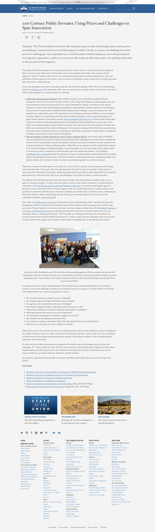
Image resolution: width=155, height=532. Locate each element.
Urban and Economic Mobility (50, 512)
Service (46, 497)
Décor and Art (116, 455)
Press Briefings (26, 472)
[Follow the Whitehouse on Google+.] (36, 432)
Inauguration (70, 514)
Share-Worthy (25, 451)
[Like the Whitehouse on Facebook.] (31, 432)
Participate (94, 440)
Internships (93, 467)
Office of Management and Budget (75, 472)
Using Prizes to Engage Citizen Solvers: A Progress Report (49, 384)
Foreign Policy (48, 469)
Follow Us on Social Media (98, 445)
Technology (47, 507)
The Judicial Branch (119, 490)
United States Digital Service (96, 477)
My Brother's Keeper (73, 504)
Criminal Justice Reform (51, 450)
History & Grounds (119, 462)
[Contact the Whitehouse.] (52, 432)
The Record (47, 445)
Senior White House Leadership (73, 463)
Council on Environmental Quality (75, 487)
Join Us (92, 457)
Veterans (46, 516)
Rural (45, 495)
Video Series (116, 452)
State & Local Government (121, 502)
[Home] (32, 11)
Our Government (118, 483)
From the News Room (29, 446)
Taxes (45, 504)
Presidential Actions (28, 479)
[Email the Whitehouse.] (59, 432)
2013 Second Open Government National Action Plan (59, 186)
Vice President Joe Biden (75, 448)
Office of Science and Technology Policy (73, 477)
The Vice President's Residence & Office (119, 470)
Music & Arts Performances (26, 461)
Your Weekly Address (28, 467)
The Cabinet (70, 455)
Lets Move (70, 497)
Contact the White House (97, 490)
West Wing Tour (117, 445)
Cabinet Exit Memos (50, 448)
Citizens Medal (94, 492)
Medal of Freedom (72, 516)
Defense (46, 481)
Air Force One (116, 481)
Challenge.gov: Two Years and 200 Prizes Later (45, 386)
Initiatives (69, 495)
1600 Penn (102, 9)
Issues (69, 9)
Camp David (116, 478)
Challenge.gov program (45, 202)
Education (46, 467)
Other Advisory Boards (74, 467)
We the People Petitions (97, 488)
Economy (46, 464)
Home (24, 16)
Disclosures (25, 489)
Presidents (115, 464)
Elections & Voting (118, 500)
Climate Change (48, 462)
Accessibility (63, 527)
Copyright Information (77, 527)
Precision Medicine (72, 507)
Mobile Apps (93, 450)
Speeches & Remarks (28, 470)
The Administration (85, 9)
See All (45, 455)
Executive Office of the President (74, 458)
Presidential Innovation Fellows (97, 472)
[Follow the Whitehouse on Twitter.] (22, 432)
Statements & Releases (29, 474)
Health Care (47, 471)
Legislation (24, 481)
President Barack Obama (75, 445)
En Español (52, 527)
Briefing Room (56, 9)
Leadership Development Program (97, 482)
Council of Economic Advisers (73, 482)
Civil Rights (47, 459)
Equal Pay (47, 488)
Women (46, 518)
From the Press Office (29, 465)
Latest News (25, 448)
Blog (31, 16)
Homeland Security (50, 490)
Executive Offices (72, 469)
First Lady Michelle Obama (75, 450)
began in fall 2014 (48, 197)
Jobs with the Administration (94, 463)
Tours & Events (94, 459)
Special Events (71, 509)
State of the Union (72, 511)
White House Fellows (96, 469)
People (68, 443)
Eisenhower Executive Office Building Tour (119, 449)
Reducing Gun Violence (51, 492)
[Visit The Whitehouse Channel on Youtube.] (41, 432)
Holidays (115, 457)
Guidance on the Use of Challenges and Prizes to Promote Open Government (57, 375)
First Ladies (116, 467)
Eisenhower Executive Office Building (119, 475)
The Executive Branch (119, 485)
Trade (45, 509)
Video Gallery (25, 456)
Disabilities (47, 483)
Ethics (45, 485)
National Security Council (75, 490)
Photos (23, 453)
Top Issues (47, 457)
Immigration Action (49, 476)
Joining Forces (71, 500)
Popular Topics (49, 443)
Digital (91, 443)
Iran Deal (46, 474)
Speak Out (93, 485)
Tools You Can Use (95, 455)
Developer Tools (94, 452)
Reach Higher (71, 502)
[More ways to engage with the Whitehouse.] (46, 432)
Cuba (45, 452)
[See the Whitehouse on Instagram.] (27, 432)
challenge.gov (36, 89)
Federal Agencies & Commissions (118, 496)
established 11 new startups (37, 154)
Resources (115, 504)
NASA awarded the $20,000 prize (78, 119)
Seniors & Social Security (52, 502)
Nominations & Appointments (26, 485)
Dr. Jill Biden (70, 452)
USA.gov (104, 527)
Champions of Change (96, 495)
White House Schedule (29, 477)
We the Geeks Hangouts (97, 448)
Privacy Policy (93, 527)
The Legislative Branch (120, 488)
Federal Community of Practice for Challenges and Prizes (49, 378)
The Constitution (117, 492)
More (45, 478)
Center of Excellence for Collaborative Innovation (46, 381)
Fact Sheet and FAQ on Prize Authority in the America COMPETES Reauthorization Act (61, 372)
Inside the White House (120, 443)
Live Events (25, 458)
